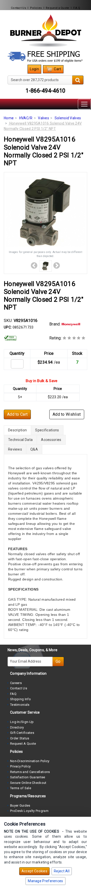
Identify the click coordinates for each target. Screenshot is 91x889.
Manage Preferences (45, 881)
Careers (16, 683)
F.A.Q (76, 8)
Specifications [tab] (47, 430)
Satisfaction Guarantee (27, 777)
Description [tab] (17, 430)
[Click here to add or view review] (74, 338)
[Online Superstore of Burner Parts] (45, 31)
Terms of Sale (20, 788)
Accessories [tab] (51, 440)
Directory (17, 727)
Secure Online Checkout (28, 783)
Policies (36, 8)
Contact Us (18, 8)
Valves (43, 118)
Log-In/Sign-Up (22, 722)
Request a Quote (57, 8)
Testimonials (20, 705)
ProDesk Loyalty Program (29, 811)
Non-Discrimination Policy (30, 761)
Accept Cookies (34, 871)
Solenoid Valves (68, 118)
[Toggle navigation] (84, 104)
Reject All (62, 871)
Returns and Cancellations (30, 772)
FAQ (13, 694)
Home (9, 118)
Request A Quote (23, 743)
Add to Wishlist (67, 414)
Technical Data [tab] (20, 440)
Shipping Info (20, 699)
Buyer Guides (20, 805)
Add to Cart (17, 414)
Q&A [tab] (34, 449)
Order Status (19, 738)
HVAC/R (26, 118)
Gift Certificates (22, 733)
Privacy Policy (20, 766)
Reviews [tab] (15, 449)
